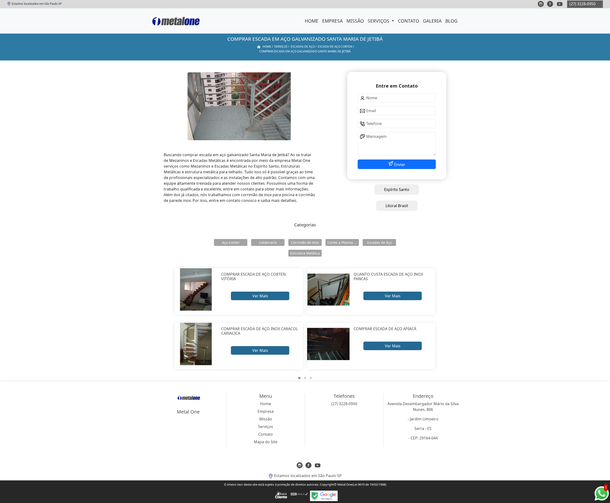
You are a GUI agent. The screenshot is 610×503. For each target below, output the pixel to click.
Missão (355, 21)
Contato (408, 21)
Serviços (379, 21)
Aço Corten (230, 242)
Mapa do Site (265, 441)
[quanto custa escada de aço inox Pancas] (328, 289)
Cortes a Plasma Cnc (343, 242)
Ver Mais (260, 296)
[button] (299, 378)
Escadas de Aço (379, 242)
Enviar (399, 164)
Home (311, 21)
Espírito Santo (396, 189)
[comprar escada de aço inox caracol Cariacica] (196, 344)
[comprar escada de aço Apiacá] (328, 344)
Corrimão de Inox (305, 242)
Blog (451, 21)
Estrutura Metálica (305, 253)
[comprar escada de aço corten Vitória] (196, 289)
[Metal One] (176, 21)
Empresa (332, 21)
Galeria (432, 21)
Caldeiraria (268, 242)
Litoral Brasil (397, 205)
